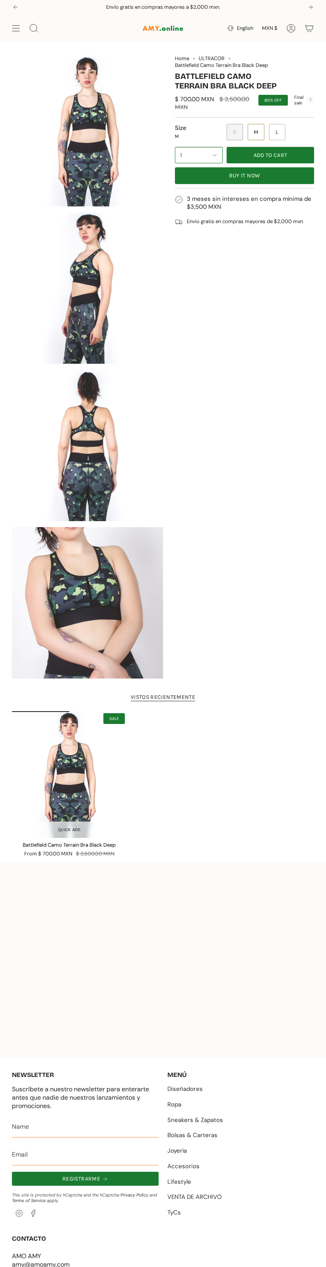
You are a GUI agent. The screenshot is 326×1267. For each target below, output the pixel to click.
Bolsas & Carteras (192, 1135)
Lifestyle (179, 1182)
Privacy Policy (134, 1195)
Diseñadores (185, 1089)
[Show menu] (16, 28)
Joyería (177, 1151)
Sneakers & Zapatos (195, 1120)
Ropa (174, 1104)
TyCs (174, 1212)
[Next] (310, 7)
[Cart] (309, 28)
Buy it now (244, 175)
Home (182, 58)
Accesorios (183, 1166)
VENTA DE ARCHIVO (194, 1197)
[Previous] (15, 7)
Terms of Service (29, 1200)
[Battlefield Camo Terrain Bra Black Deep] (69, 774)
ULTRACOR (212, 58)
